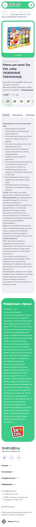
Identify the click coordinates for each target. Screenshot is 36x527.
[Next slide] (32, 101)
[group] (7, 101)
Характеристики (17, 115)
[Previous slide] (3, 101)
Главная (4, 12)
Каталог (13, 12)
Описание (6, 115)
